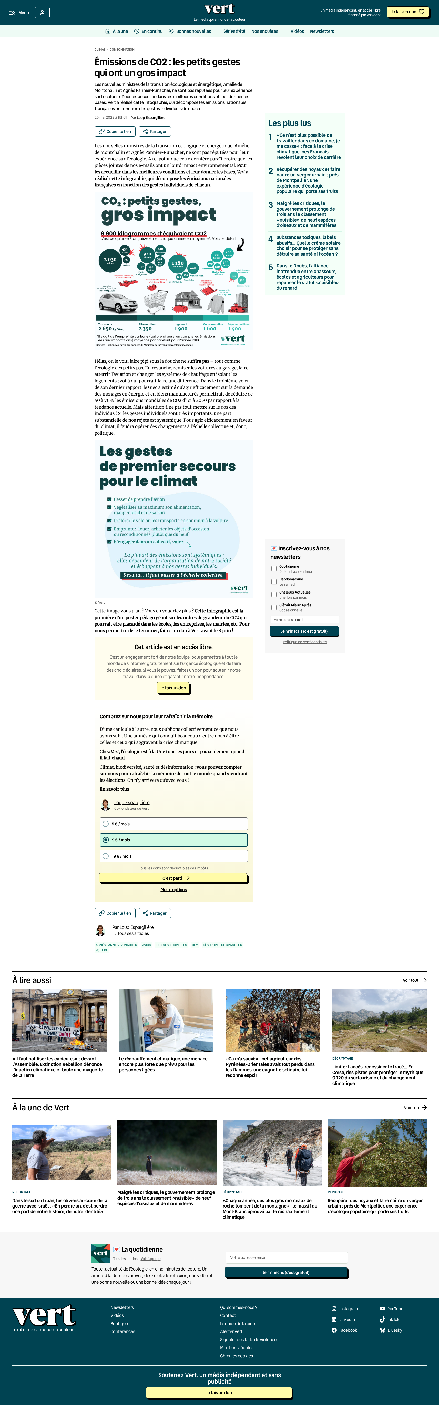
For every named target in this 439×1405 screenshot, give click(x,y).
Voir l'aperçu (151, 1258)
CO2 (195, 945)
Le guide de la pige (237, 1323)
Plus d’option (173, 889)
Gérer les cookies (236, 1356)
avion (146, 945)
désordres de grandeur (222, 945)
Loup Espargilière (151, 117)
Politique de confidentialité (305, 642)
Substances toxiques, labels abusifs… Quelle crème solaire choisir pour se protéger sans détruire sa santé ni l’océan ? (309, 246)
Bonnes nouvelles (171, 945)
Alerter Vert (231, 1331)
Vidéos (117, 1315)
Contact (228, 1315)
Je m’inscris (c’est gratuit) (304, 631)
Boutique (119, 1323)
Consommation (122, 49)
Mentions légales (236, 1347)
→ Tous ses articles (130, 933)
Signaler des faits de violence (248, 1339)
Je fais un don (403, 11)
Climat (100, 49)
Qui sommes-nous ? (238, 1307)
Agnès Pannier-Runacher (116, 945)
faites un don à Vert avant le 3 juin (195, 630)
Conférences (122, 1331)
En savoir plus (114, 789)
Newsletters (122, 1307)
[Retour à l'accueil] (219, 10)
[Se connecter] (42, 12)
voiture (102, 950)
